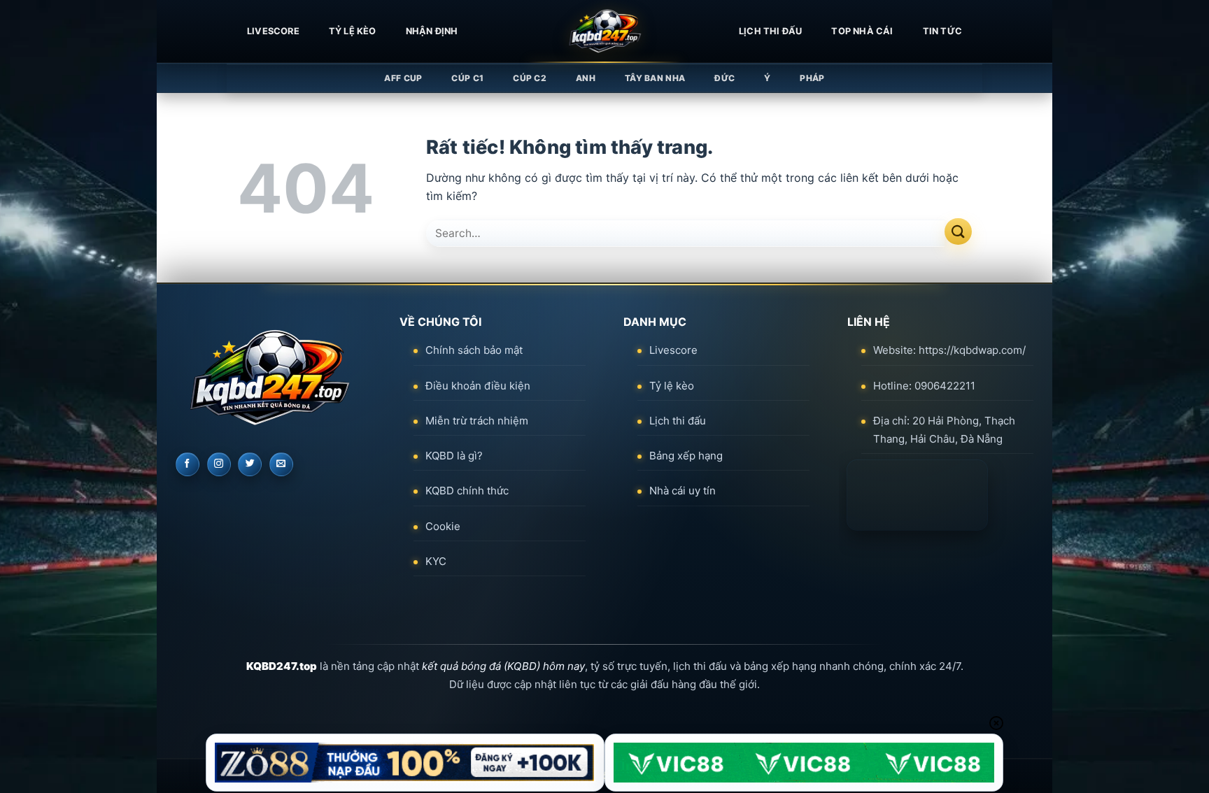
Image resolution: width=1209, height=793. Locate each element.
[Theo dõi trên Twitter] (250, 464)
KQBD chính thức (467, 490)
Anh (585, 78)
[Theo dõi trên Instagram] (219, 464)
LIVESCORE (273, 31)
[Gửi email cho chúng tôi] (281, 464)
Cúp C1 (467, 78)
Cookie (442, 526)
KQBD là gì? (454, 455)
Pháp (812, 78)
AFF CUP (403, 78)
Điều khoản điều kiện (477, 385)
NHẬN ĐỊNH (432, 31)
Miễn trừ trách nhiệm (476, 420)
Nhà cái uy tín (682, 490)
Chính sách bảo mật (474, 350)
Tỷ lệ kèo (352, 31)
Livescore (673, 350)
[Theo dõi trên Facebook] (187, 464)
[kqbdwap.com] (604, 31)
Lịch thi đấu (770, 31)
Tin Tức (942, 31)
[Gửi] (958, 231)
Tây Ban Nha (655, 78)
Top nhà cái (862, 31)
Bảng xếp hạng (686, 455)
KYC (435, 561)
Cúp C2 (529, 78)
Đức (724, 78)
